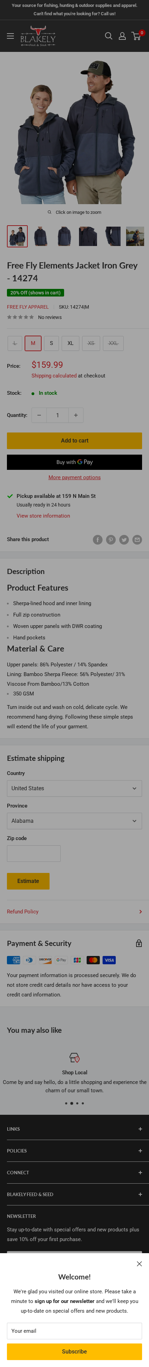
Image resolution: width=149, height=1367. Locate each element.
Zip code (17, 838)
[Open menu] (10, 36)
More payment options (75, 477)
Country (16, 773)
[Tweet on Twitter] (124, 540)
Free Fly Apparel (28, 307)
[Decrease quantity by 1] (39, 415)
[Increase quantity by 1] (76, 415)
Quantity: (17, 415)
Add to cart (74, 440)
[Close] (139, 1263)
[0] (136, 36)
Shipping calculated (54, 376)
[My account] (122, 36)
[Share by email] (137, 540)
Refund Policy (22, 912)
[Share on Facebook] (98, 540)
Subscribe (74, 1351)
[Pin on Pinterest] (111, 540)
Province (17, 806)
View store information (43, 516)
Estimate (28, 881)
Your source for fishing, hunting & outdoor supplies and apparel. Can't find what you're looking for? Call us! (75, 9)
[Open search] (109, 36)
